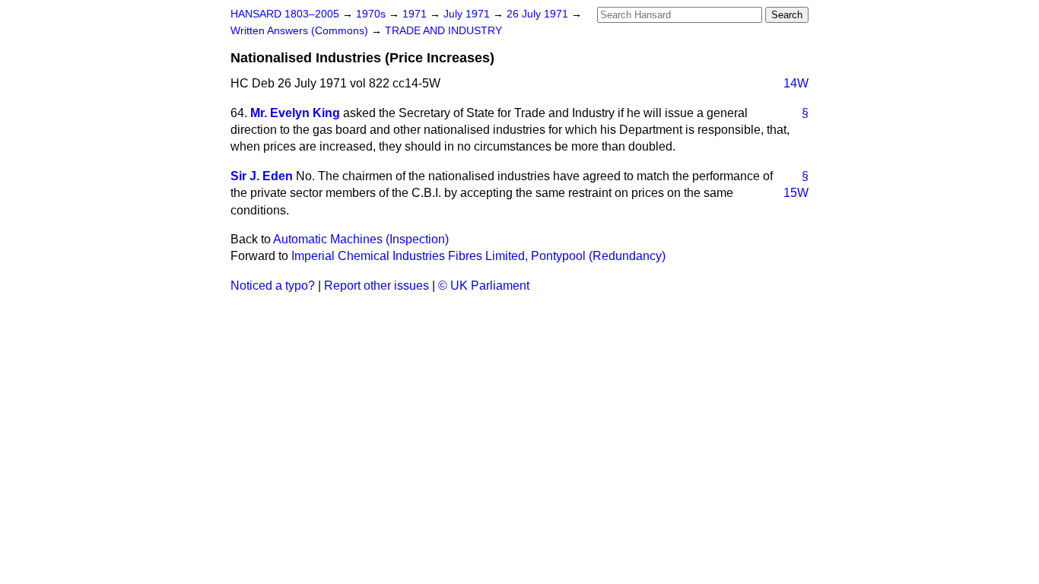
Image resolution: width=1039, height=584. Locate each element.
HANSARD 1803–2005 (284, 14)
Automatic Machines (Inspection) (361, 239)
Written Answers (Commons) (300, 30)
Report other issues (376, 285)
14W (796, 83)
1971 (416, 14)
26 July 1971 (539, 14)
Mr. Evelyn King (295, 112)
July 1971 (468, 14)
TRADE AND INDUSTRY (443, 30)
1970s (372, 14)
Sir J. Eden (261, 176)
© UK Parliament (483, 285)
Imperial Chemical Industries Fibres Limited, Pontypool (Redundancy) (478, 255)
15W (796, 192)
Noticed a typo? (272, 285)
